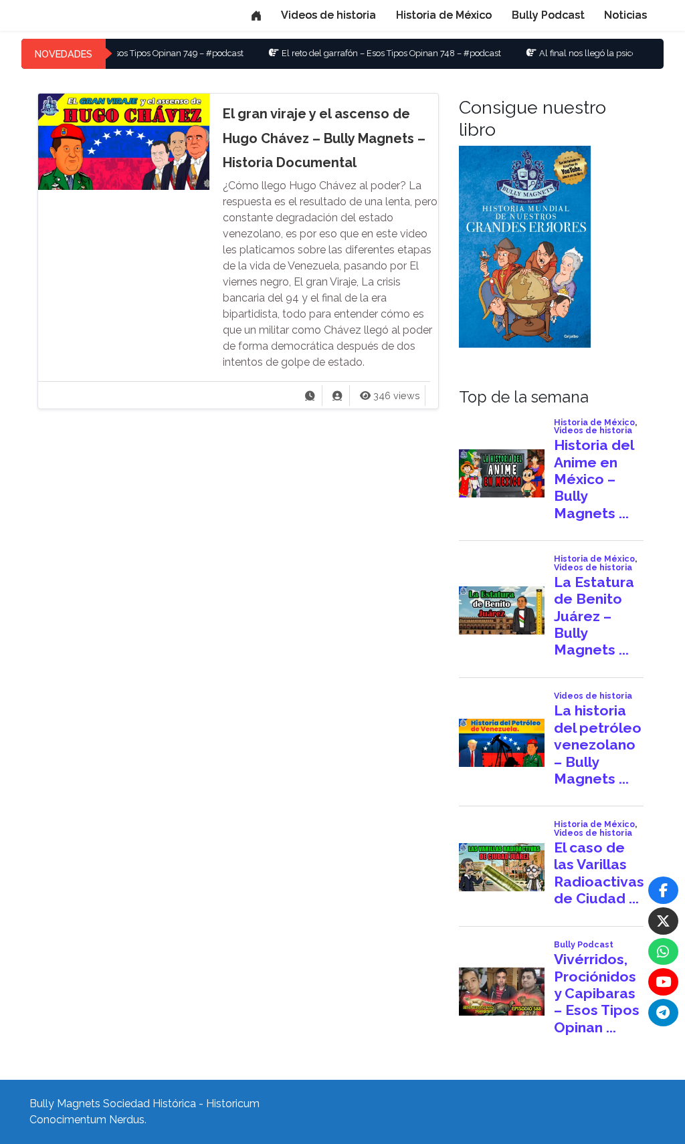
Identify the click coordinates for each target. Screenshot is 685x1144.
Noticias (625, 15)
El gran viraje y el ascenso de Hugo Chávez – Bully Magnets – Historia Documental (324, 138)
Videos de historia (328, 15)
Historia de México (444, 15)
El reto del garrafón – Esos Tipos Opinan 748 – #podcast (362, 53)
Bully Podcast (548, 15)
